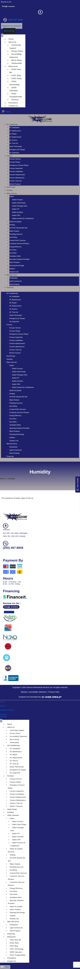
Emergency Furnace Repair (18, 165)
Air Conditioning (12, 124)
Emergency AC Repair (17, 149)
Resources (13, 66)
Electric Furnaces (16, 806)
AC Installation (14, 127)
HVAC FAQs (16, 78)
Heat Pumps (11, 187)
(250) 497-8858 (15, 20)
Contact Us (13, 106)
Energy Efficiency (15, 247)
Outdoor (12, 268)
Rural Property (14, 284)
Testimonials (16, 63)
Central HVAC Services (17, 240)
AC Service (13, 140)
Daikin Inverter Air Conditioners (23, 218)
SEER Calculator (13, 89)
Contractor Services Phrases (19, 243)
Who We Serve (12, 275)
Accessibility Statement (15, 55)
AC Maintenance (15, 131)
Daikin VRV (16, 215)
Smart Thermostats (17, 767)
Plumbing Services (15, 234)
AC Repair (13, 134)
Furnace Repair (14, 162)
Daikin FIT (15, 209)
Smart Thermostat (15, 146)
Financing (10, 287)
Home (11, 39)
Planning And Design (16, 265)
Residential (13, 278)
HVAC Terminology (14, 82)
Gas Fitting (13, 237)
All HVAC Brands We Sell (18, 228)
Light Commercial (15, 281)
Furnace (9, 156)
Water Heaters (14, 231)
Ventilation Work (15, 256)
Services (15, 100)
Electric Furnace (15, 184)
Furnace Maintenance (16, 178)
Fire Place (12, 250)
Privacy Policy (17, 51)
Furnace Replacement (17, 174)
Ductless (10, 190)
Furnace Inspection (16, 168)
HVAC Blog (16, 75)
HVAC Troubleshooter (15, 95)
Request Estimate (7, 710)
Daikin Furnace (17, 199)
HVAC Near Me (15, 940)
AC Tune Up (13, 143)
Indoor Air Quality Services (15, 850)
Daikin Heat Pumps (19, 203)
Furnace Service (15, 159)
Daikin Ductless (17, 212)
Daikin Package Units (19, 206)
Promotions (13, 103)
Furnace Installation (16, 171)
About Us (12, 42)
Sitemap (24, 692)
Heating (12, 225)
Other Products (14, 262)
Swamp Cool (13, 272)
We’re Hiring (16, 60)
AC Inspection (14, 152)
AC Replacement (15, 137)
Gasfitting (13, 870)
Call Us (3, 706)
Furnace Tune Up (15, 181)
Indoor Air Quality (15, 221)
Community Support (15, 46)
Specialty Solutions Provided (19, 259)
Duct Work (13, 253)
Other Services (12, 193)
